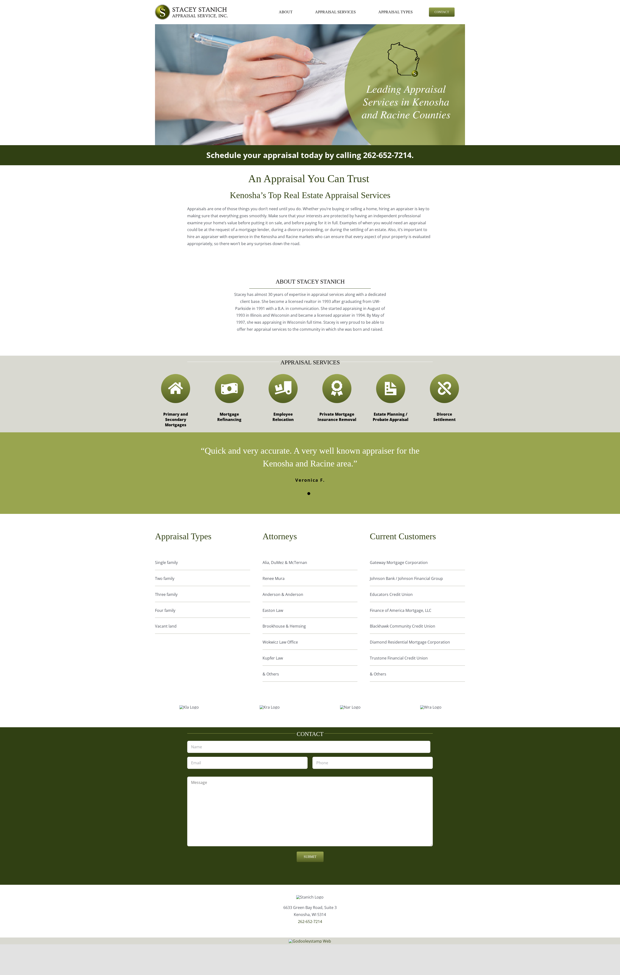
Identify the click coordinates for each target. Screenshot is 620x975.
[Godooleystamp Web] (310, 941)
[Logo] (191, 6)
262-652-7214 (387, 155)
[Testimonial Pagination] (308, 493)
